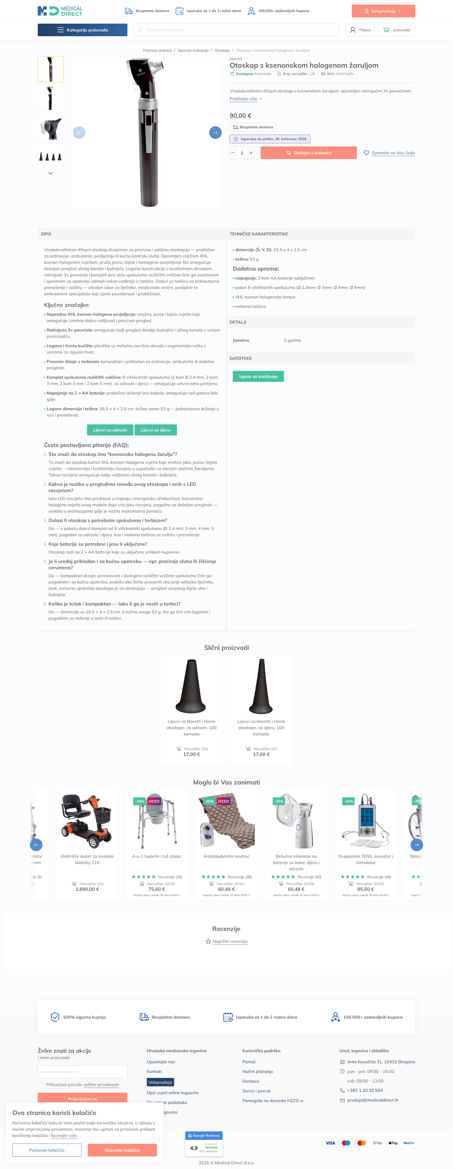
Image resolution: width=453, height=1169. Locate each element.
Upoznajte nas (161, 1061)
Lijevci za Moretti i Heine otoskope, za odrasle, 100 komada (191, 727)
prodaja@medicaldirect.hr (373, 1100)
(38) (240, 877)
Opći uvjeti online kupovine (173, 1092)
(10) (170, 877)
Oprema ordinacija (193, 50)
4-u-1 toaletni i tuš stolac (156, 856)
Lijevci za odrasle (110, 430)
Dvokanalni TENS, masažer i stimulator (365, 859)
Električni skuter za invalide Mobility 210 (87, 859)
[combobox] (236, 30)
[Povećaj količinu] (251, 152)
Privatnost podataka (167, 1102)
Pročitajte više (243, 98)
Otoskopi (222, 50)
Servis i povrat (256, 1090)
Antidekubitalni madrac (226, 856)
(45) (379, 877)
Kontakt (154, 1071)
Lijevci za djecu (156, 430)
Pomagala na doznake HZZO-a (272, 1100)
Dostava (250, 1081)
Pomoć (249, 1061)
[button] (396, 30)
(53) (309, 877)
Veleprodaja (383, 11)
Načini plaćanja (257, 1071)
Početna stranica (157, 50)
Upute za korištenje (258, 376)
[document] (84, 1133)
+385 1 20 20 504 (365, 1090)
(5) (31, 877)
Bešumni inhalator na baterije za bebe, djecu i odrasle (296, 862)
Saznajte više (64, 1135)
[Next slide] (215, 132)
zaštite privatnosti (101, 1084)
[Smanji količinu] (233, 152)
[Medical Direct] (60, 11)
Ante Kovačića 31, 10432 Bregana (381, 1061)
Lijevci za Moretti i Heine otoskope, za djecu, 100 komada (261, 727)
